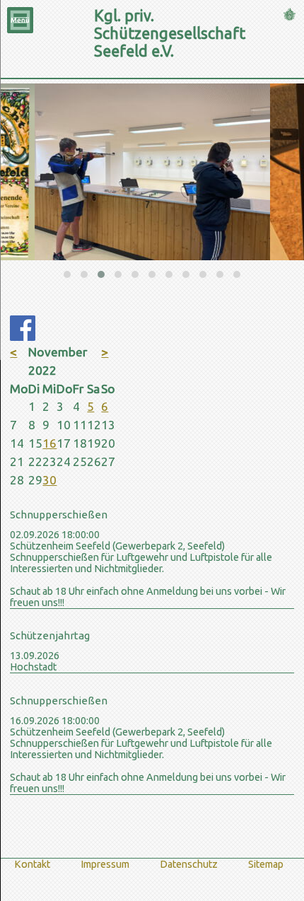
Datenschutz (189, 864)
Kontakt (32, 864)
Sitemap (265, 864)
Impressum (105, 864)
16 (49, 443)
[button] (67, 274)
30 (49, 480)
